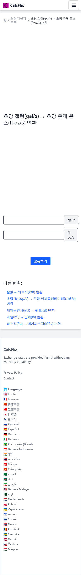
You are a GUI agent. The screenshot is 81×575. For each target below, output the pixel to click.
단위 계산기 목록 (18, 20)
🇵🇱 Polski (10, 504)
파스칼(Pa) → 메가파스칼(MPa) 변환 (34, 323)
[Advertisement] (40, 68)
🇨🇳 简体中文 (12, 404)
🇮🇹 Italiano (11, 439)
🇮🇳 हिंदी (8, 454)
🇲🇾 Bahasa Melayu (16, 489)
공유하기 (40, 261)
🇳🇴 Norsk (10, 524)
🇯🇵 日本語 (10, 414)
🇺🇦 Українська (14, 509)
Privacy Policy (13, 372)
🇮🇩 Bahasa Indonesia (18, 449)
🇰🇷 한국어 (10, 419)
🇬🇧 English (11, 394)
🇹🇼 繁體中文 (12, 409)
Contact (9, 378)
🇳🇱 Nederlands (14, 499)
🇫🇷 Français (12, 399)
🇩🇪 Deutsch (11, 434)
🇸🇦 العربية (10, 474)
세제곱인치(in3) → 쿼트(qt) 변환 (31, 310)
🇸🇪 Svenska (11, 534)
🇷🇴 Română (11, 529)
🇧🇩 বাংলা (8, 479)
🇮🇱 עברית (10, 514)
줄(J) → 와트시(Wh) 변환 (25, 292)
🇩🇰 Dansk (10, 539)
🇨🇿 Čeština (11, 544)
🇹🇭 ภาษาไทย (12, 459)
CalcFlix (10, 349)
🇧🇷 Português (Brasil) (18, 444)
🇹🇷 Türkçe (10, 464)
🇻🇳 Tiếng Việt (13, 469)
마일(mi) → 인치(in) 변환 (25, 317)
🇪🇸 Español (11, 429)
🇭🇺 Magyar (11, 549)
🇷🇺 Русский (11, 424)
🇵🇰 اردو (8, 494)
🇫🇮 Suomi (10, 519)
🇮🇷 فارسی (10, 484)
